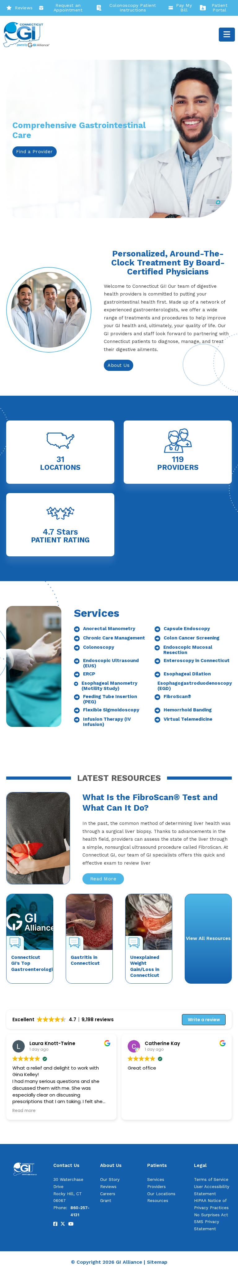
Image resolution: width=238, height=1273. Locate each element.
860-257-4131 (80, 1211)
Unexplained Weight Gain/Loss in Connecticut (144, 966)
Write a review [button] (204, 1020)
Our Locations (161, 1193)
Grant (105, 1200)
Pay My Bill (184, 7)
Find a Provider (34, 151)
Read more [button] (24, 1111)
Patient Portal (220, 7)
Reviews (24, 7)
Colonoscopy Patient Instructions (132, 7)
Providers (156, 1186)
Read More (103, 879)
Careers (107, 1193)
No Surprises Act (211, 1215)
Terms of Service (211, 1179)
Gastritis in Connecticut (85, 960)
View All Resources (208, 938)
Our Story (110, 1179)
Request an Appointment (68, 7)
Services (155, 1179)
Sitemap (157, 1262)
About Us (119, 365)
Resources (157, 1200)
